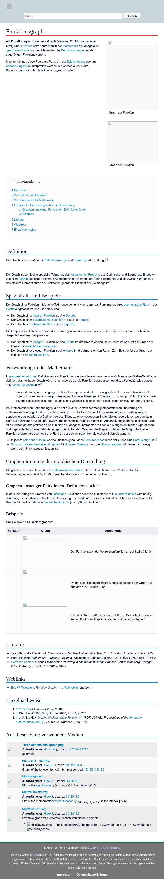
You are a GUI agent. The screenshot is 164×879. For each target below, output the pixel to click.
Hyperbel (69, 324)
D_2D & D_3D (95, 769)
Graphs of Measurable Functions (58, 717)
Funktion (26, 46)
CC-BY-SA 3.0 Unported (103, 847)
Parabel (84, 319)
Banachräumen (112, 444)
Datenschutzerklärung (92, 874)
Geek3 (48, 781)
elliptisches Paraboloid (41, 346)
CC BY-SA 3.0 (79, 749)
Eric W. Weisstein (22, 687)
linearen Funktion (44, 315)
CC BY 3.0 (72, 781)
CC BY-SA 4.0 (75, 765)
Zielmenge (80, 260)
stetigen (38, 342)
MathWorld (71, 687)
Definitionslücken (125, 494)
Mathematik (70, 46)
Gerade (70, 315)
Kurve (69, 350)
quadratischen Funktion (48, 319)
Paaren (23, 278)
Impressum (64, 874)
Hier (50, 854)
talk (53, 749)
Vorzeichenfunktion (56, 502)
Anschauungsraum (18, 66)
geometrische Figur (136, 304)
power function (63, 801)
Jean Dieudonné (23, 385)
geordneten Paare (17, 50)
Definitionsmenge (72, 50)
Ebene (10, 309)
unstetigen (59, 494)
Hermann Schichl (22, 662)
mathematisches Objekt (67, 470)
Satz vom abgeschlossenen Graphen (35, 444)
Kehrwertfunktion (42, 324)
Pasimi (48, 765)
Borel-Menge (141, 440)
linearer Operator (77, 444)
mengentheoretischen (23, 376)
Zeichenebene (76, 61)
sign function (44, 785)
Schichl (24, 709)
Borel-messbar (94, 440)
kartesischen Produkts (85, 274)
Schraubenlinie (38, 354)
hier (35, 854)
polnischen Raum (34, 440)
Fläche (70, 342)
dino (47, 749)
